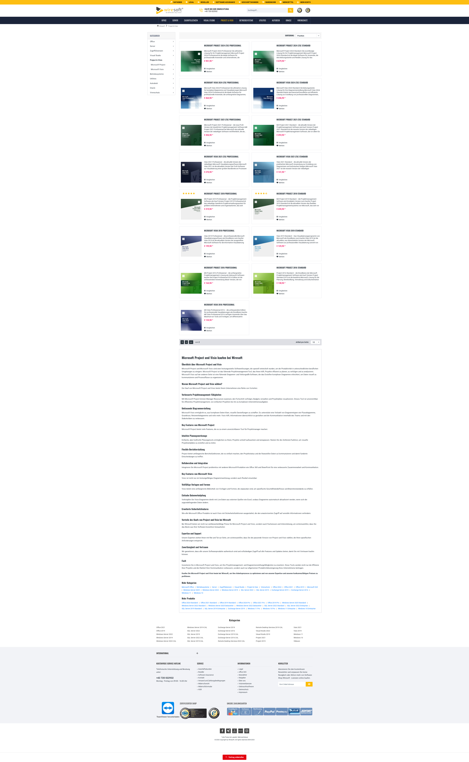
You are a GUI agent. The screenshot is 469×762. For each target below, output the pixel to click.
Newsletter (243, 675)
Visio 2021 (298, 627)
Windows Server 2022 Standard (194, 606)
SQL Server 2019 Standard (192, 609)
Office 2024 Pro (244, 603)
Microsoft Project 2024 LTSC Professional (222, 45)
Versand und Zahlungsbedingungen (211, 681)
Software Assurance (206, 675)
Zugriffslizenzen (156, 51)
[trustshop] (213, 713)
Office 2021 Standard (209, 603)
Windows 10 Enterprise (306, 609)
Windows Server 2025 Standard (294, 603)
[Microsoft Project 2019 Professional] (191, 209)
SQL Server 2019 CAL (195, 641)
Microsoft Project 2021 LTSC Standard (293, 119)
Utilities (153, 79)
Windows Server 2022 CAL (166, 641)
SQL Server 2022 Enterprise (297, 606)
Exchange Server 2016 (299, 590)
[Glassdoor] (234, 730)
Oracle (152, 88)
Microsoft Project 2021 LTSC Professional (222, 119)
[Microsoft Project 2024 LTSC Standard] (263, 61)
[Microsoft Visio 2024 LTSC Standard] (263, 98)
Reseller (201, 672)
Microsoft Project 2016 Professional (220, 267)
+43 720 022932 (165, 677)
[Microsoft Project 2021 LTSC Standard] (263, 135)
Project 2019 (261, 641)
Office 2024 (277, 587)
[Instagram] (246, 730)
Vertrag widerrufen (236, 757)
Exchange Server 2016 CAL (228, 638)
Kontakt (201, 678)
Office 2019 (300, 587)
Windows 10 (198, 593)
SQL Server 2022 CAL (195, 638)
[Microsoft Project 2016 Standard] (263, 283)
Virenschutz (155, 92)
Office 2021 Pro (259, 603)
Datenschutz (243, 689)
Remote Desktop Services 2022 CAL (231, 641)
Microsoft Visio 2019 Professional (219, 230)
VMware (297, 641)
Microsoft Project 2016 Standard (291, 267)
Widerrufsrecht (203, 684)
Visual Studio (155, 55)
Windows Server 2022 (211, 590)
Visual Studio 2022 (263, 631)
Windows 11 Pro (254, 609)
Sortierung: (289, 35)
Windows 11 (186, 593)
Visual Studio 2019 (263, 634)
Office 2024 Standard (190, 603)
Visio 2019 (298, 631)
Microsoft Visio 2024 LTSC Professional (221, 82)
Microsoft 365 (312, 587)
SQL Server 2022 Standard (274, 606)
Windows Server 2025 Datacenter (221, 606)
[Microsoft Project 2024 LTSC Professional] (191, 61)
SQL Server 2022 (247, 590)
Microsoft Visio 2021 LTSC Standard (292, 156)
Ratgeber (242, 678)
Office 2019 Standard (228, 603)
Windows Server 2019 (230, 590)
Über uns (242, 681)
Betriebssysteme (157, 74)
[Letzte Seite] (191, 342)
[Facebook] (222, 730)
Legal (241, 669)
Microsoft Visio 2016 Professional (219, 304)
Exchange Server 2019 (280, 590)
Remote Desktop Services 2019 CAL (269, 627)
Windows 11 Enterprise (286, 609)
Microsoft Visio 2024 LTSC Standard (292, 82)
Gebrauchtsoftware (246, 686)
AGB (200, 689)
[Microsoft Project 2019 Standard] (263, 209)
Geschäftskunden (205, 669)
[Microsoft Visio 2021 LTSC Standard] (263, 172)
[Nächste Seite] (186, 342)
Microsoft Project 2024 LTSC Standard (293, 45)
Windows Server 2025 (191, 590)
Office (152, 41)
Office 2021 (288, 587)
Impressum (243, 692)
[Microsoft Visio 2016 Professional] (191, 320)
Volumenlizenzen (245, 684)
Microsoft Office (188, 587)
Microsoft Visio (157, 69)
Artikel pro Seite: (302, 342)
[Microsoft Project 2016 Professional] (191, 283)
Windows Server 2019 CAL (197, 627)
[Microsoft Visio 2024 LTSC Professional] (191, 98)
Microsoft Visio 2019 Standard (290, 230)
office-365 (242, 672)
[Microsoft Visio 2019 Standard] (263, 246)
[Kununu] (240, 730)
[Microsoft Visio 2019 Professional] (191, 246)
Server (152, 46)
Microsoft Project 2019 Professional (220, 193)
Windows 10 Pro (269, 609)
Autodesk (154, 83)
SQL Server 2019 (262, 590)
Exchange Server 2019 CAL (228, 634)
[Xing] (228, 730)
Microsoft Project (158, 65)
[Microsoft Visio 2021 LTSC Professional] (191, 172)
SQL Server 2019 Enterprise (215, 609)
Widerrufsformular (205, 686)
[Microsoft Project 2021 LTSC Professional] (191, 135)
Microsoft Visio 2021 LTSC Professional (221, 156)
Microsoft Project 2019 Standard (291, 193)
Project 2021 (261, 638)
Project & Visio (156, 60)
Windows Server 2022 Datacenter (248, 606)
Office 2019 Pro (273, 603)
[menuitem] (269, 2)
